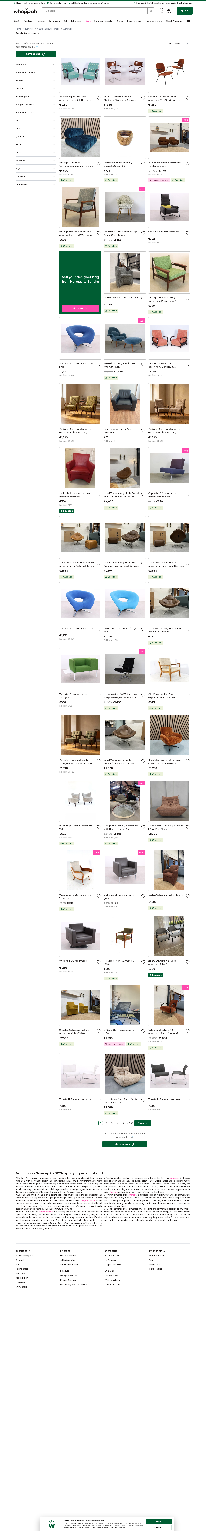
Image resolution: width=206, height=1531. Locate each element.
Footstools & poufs (25, 1255)
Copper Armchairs (113, 1264)
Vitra (151, 1260)
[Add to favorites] (98, 98)
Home (18, 28)
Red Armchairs (111, 1275)
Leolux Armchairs (68, 1255)
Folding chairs (22, 1269)
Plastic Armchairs (112, 1255)
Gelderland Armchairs (69, 1264)
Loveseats (20, 1282)
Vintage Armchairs (68, 1275)
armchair (131, 1194)
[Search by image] (150, 11)
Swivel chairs (21, 1286)
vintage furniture (87, 1200)
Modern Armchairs (68, 1280)
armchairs (174, 1178)
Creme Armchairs (112, 1284)
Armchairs (67, 28)
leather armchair (46, 1211)
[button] (152, 3)
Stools (18, 1264)
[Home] (25, 11)
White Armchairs (112, 1280)
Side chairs (20, 1273)
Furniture (29, 28)
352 (131, 1123)
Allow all (158, 1521)
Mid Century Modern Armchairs (74, 1284)
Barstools (20, 1260)
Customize (157, 1527)
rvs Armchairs (111, 1260)
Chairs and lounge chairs (48, 28)
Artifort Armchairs (68, 1260)
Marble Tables (155, 1269)
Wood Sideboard (156, 1255)
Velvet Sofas (155, 1264)
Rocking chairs (22, 1277)
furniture (114, 1192)
